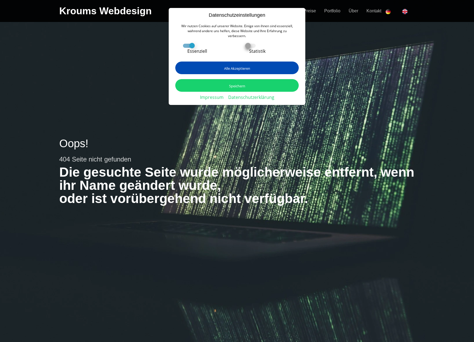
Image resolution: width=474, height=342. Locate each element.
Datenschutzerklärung (251, 97)
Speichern (237, 86)
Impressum (212, 97)
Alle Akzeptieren (237, 68)
